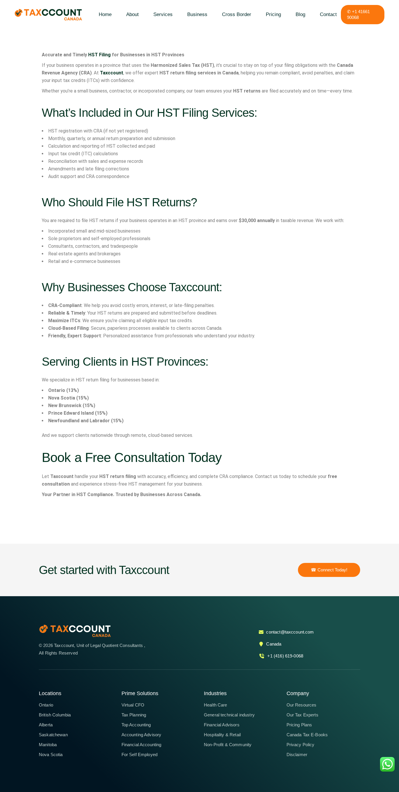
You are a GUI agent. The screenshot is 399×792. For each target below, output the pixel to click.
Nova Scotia (51, 754)
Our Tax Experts (302, 714)
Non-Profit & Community (227, 744)
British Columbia (55, 714)
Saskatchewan (53, 734)
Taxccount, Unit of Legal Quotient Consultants (99, 645)
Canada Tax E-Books (307, 734)
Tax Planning (134, 714)
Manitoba (48, 744)
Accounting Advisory (142, 734)
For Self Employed (140, 754)
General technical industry (229, 714)
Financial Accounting (142, 744)
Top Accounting (136, 724)
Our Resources (302, 704)
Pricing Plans (299, 724)
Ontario (46, 704)
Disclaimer (297, 754)
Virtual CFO (133, 704)
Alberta (46, 724)
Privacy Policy (301, 744)
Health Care (215, 704)
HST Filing (99, 54)
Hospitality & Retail (222, 734)
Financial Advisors (222, 724)
